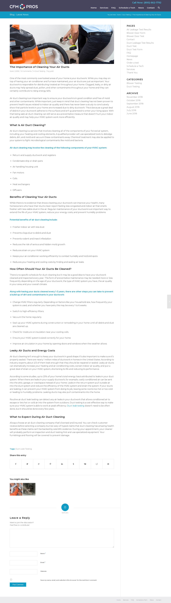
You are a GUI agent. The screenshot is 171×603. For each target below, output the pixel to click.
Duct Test (132, 46)
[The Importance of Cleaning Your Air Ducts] (62, 44)
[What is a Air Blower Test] (169, 301)
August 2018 (133, 107)
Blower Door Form (136, 33)
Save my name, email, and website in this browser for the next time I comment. (68, 580)
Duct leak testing (75, 406)
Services (131, 69)
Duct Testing (126, 15)
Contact (131, 39)
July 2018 (131, 110)
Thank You (132, 72)
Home (119, 15)
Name (43, 553)
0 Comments (26, 71)
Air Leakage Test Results (139, 29)
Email (42, 562)
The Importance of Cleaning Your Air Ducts (39, 66)
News (129, 59)
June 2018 (132, 113)
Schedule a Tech (135, 66)
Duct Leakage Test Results (140, 43)
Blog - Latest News (19, 14)
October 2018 (133, 100)
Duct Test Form (134, 49)
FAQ (129, 53)
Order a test (133, 63)
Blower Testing (134, 83)
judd (51, 71)
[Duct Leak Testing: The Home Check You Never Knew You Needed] (16, 489)
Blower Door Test (135, 36)
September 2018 (135, 103)
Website (43, 571)
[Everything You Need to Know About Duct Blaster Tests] (29, 489)
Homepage (132, 56)
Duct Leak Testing (23, 449)
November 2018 (135, 97)
